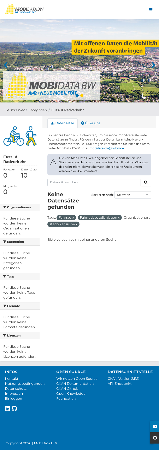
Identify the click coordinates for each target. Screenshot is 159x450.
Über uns (92, 123)
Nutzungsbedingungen (25, 384)
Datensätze (64, 123)
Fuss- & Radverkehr (67, 110)
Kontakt (11, 379)
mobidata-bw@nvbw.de (106, 148)
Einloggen (13, 399)
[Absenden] (146, 182)
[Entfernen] (73, 217)
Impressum (14, 394)
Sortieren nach (102, 195)
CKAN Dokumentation (75, 384)
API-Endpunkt (120, 384)
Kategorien (38, 110)
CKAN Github (67, 389)
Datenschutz (15, 389)
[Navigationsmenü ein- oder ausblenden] (151, 9)
